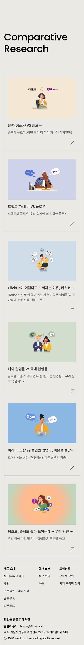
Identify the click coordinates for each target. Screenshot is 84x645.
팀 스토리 (44, 576)
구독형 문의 (66, 576)
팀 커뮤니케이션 (14, 576)
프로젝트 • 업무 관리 (16, 591)
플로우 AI (9, 598)
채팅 (6, 583)
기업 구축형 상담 (69, 583)
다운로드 (9, 606)
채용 (41, 583)
